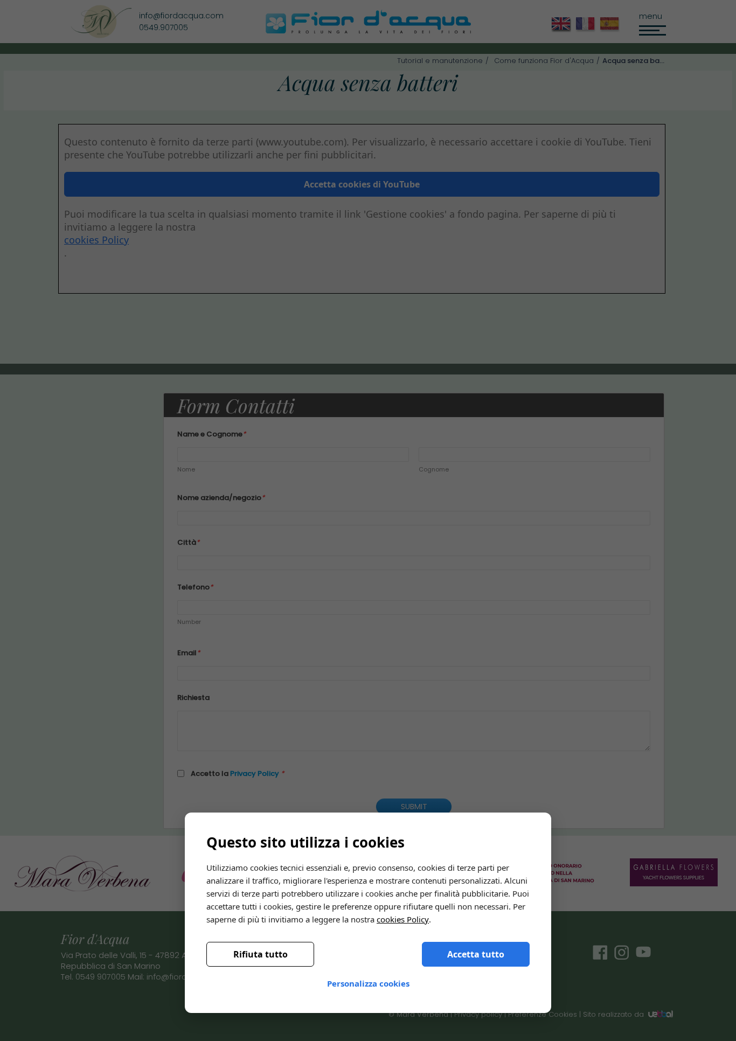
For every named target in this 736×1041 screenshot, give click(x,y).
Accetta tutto (475, 954)
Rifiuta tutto (260, 954)
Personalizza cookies (368, 983)
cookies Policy (403, 919)
